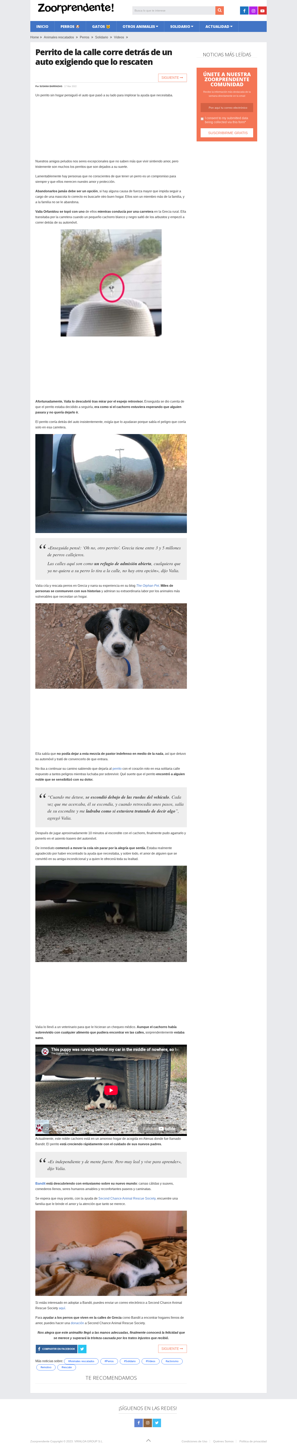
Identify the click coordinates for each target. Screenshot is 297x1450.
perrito (117, 768)
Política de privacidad (253, 1441)
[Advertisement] (111, 130)
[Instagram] (147, 1423)
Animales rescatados (59, 37)
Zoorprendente (40, 1441)
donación (77, 1323)
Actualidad (217, 26)
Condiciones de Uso (194, 1441)
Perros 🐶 (70, 26)
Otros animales (139, 26)
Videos (119, 37)
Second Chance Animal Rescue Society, (127, 1198)
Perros (84, 37)
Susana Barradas (51, 86)
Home (34, 37)
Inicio (42, 26)
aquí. (62, 1308)
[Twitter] (157, 1423)
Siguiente (170, 77)
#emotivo (46, 1367)
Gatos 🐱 (101, 26)
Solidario (180, 26)
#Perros (109, 1361)
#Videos (150, 1361)
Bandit (40, 1183)
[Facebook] (138, 1423)
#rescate (67, 1367)
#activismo (172, 1361)
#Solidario (130, 1361)
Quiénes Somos (223, 1441)
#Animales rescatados (81, 1361)
